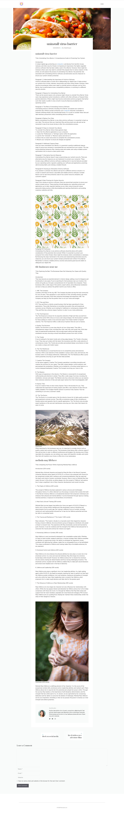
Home (102, 4)
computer (60, 64)
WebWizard (67, 48)
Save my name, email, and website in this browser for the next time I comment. (41, 781)
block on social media (50, 736)
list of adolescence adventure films (75, 736)
